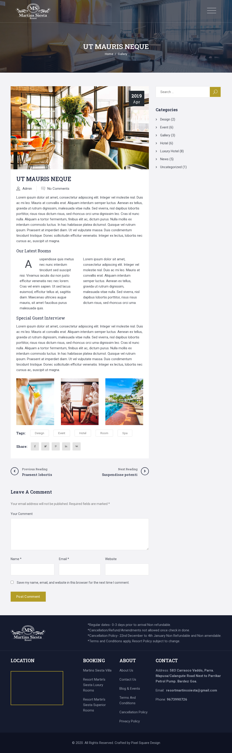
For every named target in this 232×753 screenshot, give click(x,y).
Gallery (122, 54)
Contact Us (127, 679)
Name (16, 559)
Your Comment (22, 514)
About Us (126, 670)
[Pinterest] (56, 446)
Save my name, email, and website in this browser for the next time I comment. (73, 582)
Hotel (82, 433)
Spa (125, 433)
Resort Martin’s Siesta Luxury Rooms (94, 684)
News (164, 159)
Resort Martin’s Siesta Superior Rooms (94, 704)
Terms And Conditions (127, 700)
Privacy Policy (129, 721)
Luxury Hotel (169, 151)
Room (104, 433)
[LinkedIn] (66, 446)
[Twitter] (45, 446)
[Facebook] (35, 446)
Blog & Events (129, 689)
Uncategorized (171, 167)
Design (39, 433)
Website (111, 559)
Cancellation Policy (133, 712)
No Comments (58, 189)
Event (61, 433)
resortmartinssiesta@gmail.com (191, 690)
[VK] (76, 446)
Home (109, 54)
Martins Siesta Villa (97, 670)
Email (64, 559)
